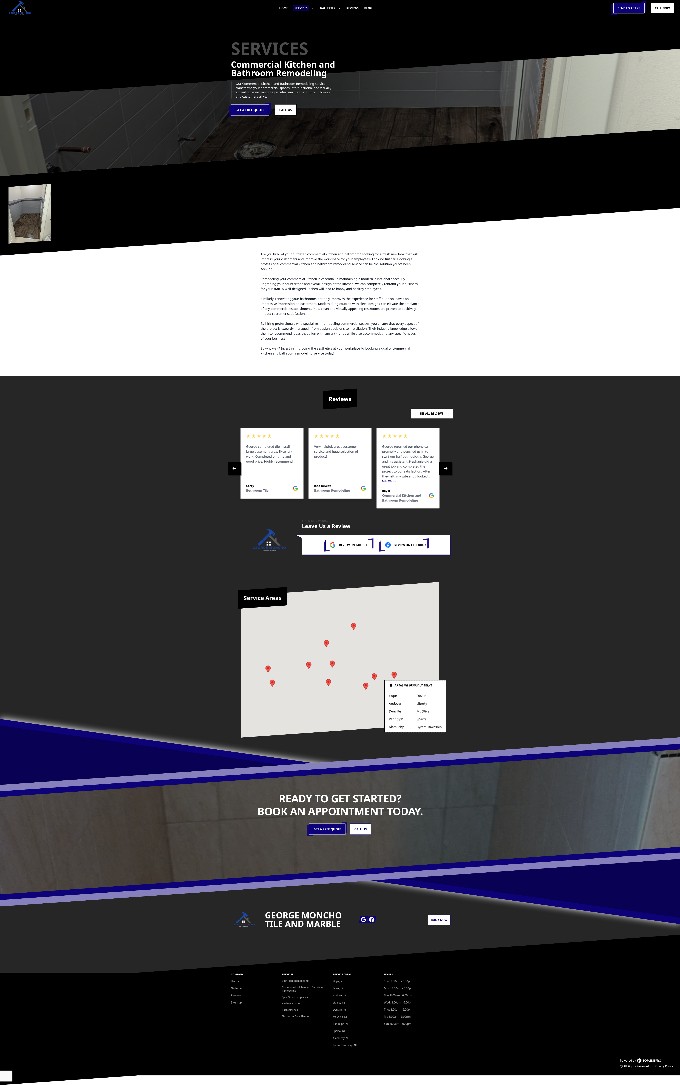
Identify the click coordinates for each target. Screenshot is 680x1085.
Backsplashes (290, 1009)
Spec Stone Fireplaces (295, 997)
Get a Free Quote (250, 110)
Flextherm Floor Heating (296, 1016)
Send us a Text (629, 8)
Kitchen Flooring (291, 1003)
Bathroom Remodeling (295, 980)
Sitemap (236, 1002)
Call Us (285, 110)
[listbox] (340, 468)
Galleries (237, 988)
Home (235, 981)
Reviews (236, 995)
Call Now (662, 8)
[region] (340, 468)
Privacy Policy (664, 1066)
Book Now (439, 920)
